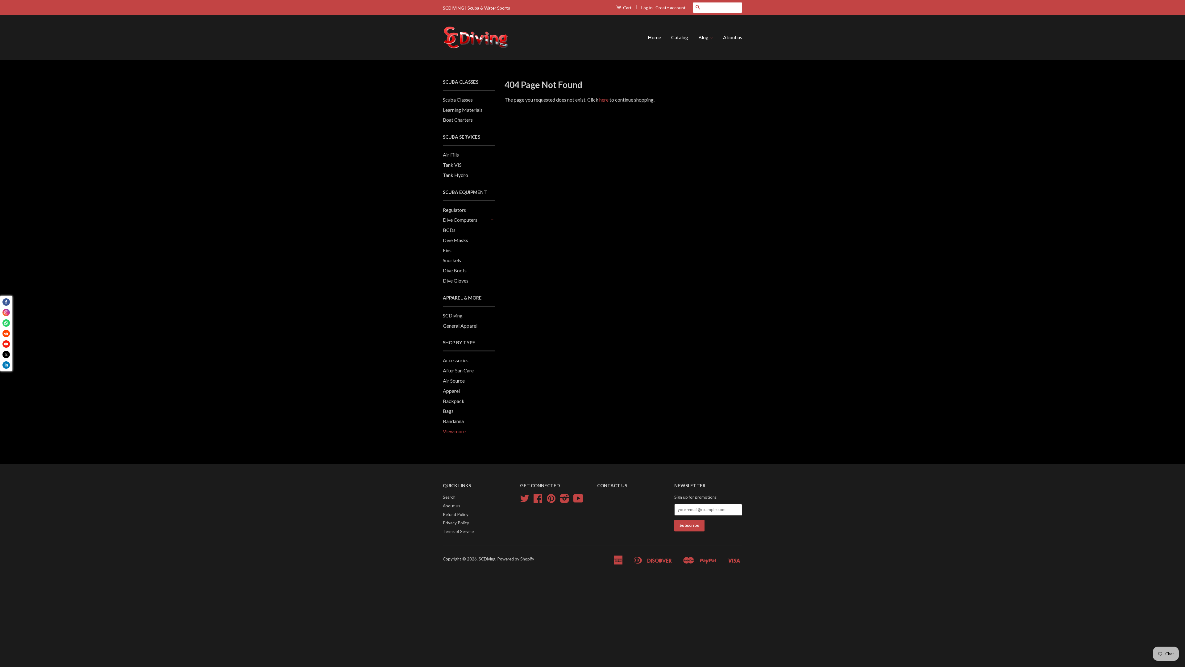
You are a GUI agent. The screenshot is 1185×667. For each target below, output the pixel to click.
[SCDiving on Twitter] (524, 500)
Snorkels (452, 260)
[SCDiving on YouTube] (578, 500)
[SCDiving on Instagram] (564, 500)
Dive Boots (455, 270)
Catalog (679, 37)
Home (654, 37)
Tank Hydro (455, 175)
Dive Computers (460, 220)
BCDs (449, 230)
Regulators (454, 210)
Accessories (455, 360)
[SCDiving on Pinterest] (551, 500)
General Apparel (460, 326)
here (604, 100)
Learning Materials (463, 110)
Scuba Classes (458, 100)
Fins (447, 250)
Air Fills (451, 154)
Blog (703, 37)
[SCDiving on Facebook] (538, 500)
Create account (670, 7)
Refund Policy (455, 514)
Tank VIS (452, 165)
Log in (647, 7)
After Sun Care (458, 370)
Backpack (453, 401)
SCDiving (453, 315)
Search (449, 497)
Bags (448, 411)
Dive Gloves (455, 280)
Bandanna (453, 421)
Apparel (451, 391)
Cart (627, 7)
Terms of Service (458, 531)
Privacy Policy (456, 522)
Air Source (454, 381)
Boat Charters (458, 120)
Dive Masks (455, 240)
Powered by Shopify (515, 558)
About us (732, 37)
